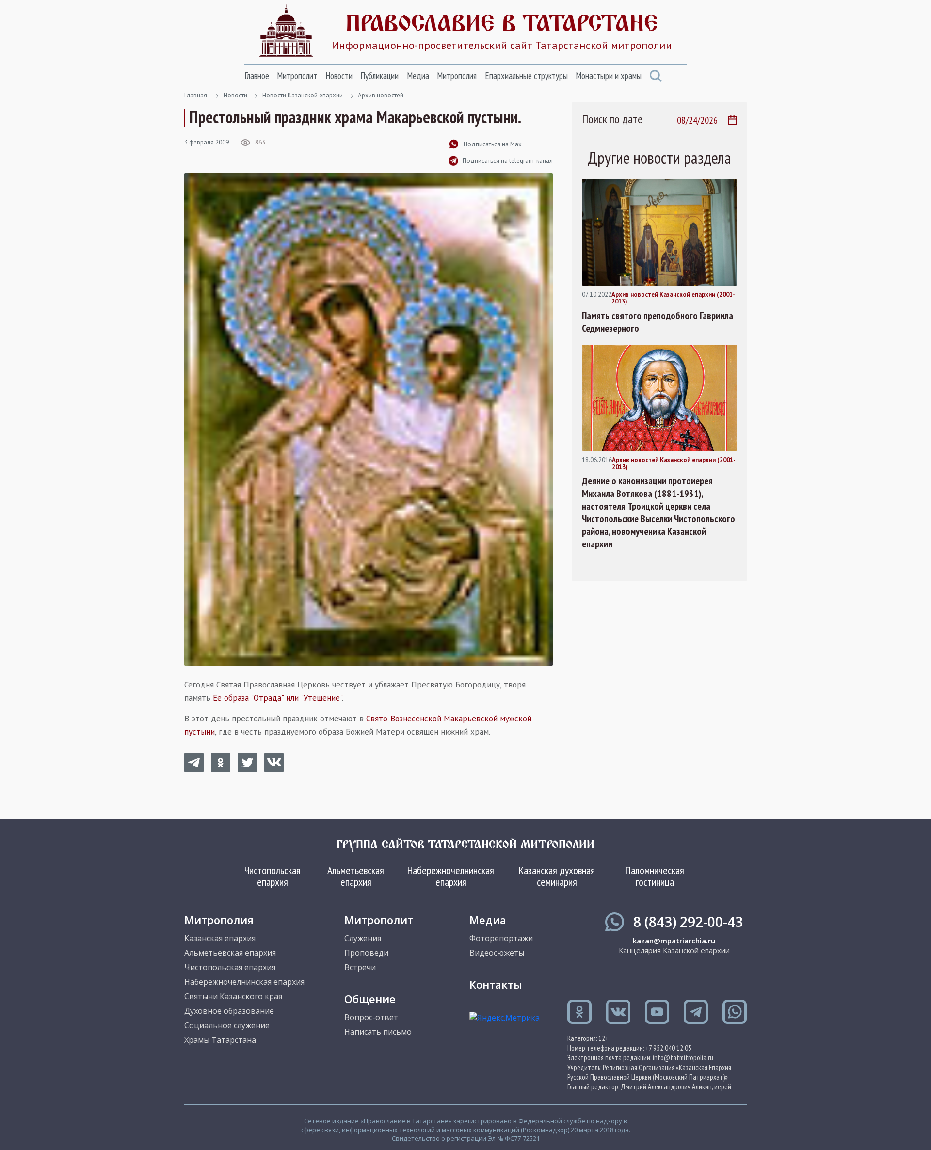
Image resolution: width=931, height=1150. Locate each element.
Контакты (495, 984)
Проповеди (366, 953)
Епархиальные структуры (526, 75)
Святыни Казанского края (233, 996)
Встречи (360, 967)
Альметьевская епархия (355, 876)
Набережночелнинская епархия (450, 876)
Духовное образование (229, 1011)
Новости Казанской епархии (302, 95)
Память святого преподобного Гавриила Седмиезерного (657, 322)
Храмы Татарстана (220, 1040)
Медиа (418, 75)
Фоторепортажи (501, 938)
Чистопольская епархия (272, 876)
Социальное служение (227, 1025)
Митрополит (297, 75)
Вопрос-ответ (371, 1017)
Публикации (379, 75)
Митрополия (457, 75)
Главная (195, 95)
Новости (339, 75)
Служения (362, 938)
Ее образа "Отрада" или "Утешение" (277, 697)
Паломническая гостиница (655, 876)
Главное (256, 75)
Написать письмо (378, 1032)
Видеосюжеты (496, 953)
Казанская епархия (220, 938)
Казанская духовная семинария (557, 876)
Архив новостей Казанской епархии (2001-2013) (673, 298)
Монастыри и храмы (609, 75)
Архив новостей (380, 95)
